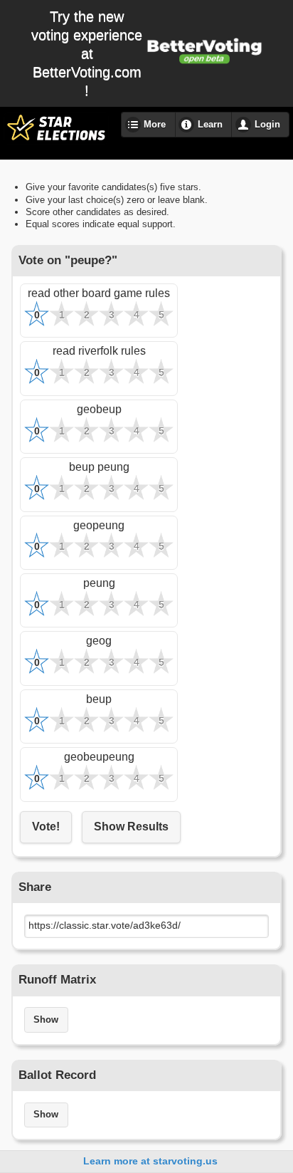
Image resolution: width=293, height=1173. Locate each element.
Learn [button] (210, 125)
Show (45, 1020)
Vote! (46, 826)
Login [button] (267, 125)
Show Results (131, 826)
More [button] (155, 125)
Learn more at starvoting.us (150, 1161)
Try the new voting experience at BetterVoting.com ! (86, 53)
